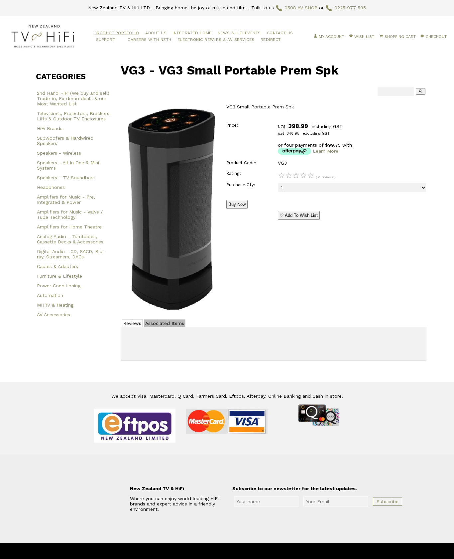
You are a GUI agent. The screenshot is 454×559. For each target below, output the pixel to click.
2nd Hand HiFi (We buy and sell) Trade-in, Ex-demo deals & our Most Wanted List (73, 98)
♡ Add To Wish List (299, 215)
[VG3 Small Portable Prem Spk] (170, 311)
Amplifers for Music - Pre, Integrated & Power (66, 199)
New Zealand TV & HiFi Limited (245, 551)
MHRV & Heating (55, 305)
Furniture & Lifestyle (59, 276)
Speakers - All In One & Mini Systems (68, 165)
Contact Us (280, 33)
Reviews (132, 323)
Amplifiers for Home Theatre (69, 226)
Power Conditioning (58, 285)
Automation (50, 295)
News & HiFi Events (239, 33)
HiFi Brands (49, 128)
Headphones (51, 187)
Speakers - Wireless (59, 153)
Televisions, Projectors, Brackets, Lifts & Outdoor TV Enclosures (74, 116)
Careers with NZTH (149, 39)
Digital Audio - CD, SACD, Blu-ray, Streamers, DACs (71, 254)
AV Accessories (53, 314)
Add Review (274, 342)
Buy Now (237, 204)
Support (105, 39)
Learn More (325, 151)
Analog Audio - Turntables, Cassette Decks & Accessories (70, 239)
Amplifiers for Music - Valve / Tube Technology (70, 214)
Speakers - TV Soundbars (66, 177)
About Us (156, 33)
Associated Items (164, 323)
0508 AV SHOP (300, 7)
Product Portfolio (116, 33)
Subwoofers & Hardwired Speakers (65, 140)
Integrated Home (192, 33)
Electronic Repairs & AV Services (216, 39)
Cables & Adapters (57, 266)
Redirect (271, 39)
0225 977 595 (350, 7)
